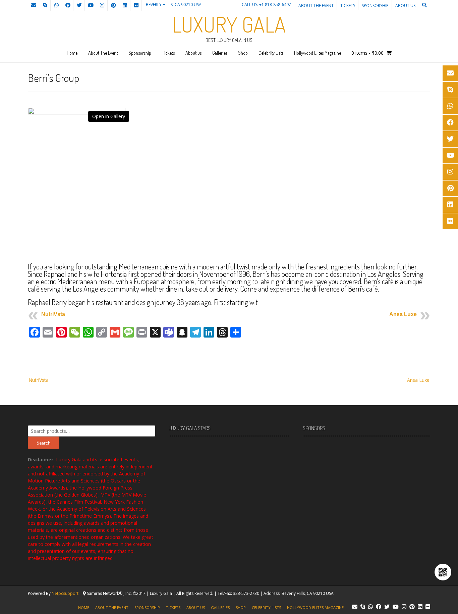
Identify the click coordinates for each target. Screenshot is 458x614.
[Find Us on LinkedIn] (124, 5)
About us (405, 5)
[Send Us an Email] (33, 5)
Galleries (219, 53)
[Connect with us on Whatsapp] (56, 5)
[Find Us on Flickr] (136, 5)
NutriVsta (53, 314)
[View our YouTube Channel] (90, 5)
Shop (243, 53)
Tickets (347, 5)
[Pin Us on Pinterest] (113, 5)
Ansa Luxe (403, 314)
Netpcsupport (65, 593)
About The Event (316, 5)
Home (72, 53)
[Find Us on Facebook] (67, 5)
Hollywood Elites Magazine (317, 53)
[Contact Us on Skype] (45, 5)
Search (44, 443)
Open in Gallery (108, 116)
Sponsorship (375, 5)
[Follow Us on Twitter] (79, 5)
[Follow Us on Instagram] (102, 5)
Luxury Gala (229, 24)
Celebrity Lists (271, 53)
